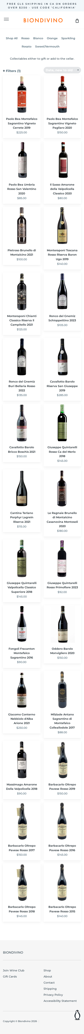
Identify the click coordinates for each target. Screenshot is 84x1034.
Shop (47, 970)
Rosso (25, 38)
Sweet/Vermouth (47, 46)
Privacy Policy (53, 995)
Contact (49, 982)
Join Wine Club (13, 970)
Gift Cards (10, 976)
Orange (52, 38)
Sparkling (68, 38)
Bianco (38, 38)
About (48, 976)
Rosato (26, 46)
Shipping (50, 988)
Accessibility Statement (60, 1001)
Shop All (12, 38)
